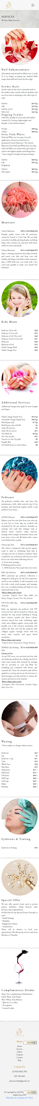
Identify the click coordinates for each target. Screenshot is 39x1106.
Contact (19, 1057)
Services (20, 1049)
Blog (19, 1060)
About (19, 1046)
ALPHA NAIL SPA (19, 1071)
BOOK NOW (31, 1043)
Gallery (19, 1052)
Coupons (19, 1054)
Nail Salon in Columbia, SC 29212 (19, 1098)
